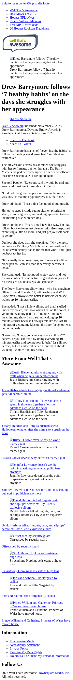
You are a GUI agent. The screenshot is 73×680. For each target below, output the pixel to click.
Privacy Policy (19, 648)
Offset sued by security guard (20, 546)
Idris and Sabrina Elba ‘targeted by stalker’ (29, 595)
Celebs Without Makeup (25, 21)
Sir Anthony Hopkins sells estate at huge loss (30, 571)
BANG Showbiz (12, 126)
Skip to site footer (39, 3)
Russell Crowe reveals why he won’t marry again (33, 457)
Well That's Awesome (24, 10)
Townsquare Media (22, 641)
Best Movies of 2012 (23, 14)
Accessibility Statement (25, 645)
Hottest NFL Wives (22, 17)
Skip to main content (15, 3)
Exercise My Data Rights (26, 652)
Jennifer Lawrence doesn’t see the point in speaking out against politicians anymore (35, 491)
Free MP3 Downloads (24, 25)
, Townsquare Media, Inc (53, 673)
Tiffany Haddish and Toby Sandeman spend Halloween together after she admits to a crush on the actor (35, 429)
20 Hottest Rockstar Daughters (29, 28)
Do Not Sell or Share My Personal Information (40, 656)
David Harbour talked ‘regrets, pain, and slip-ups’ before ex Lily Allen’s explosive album (33, 527)
